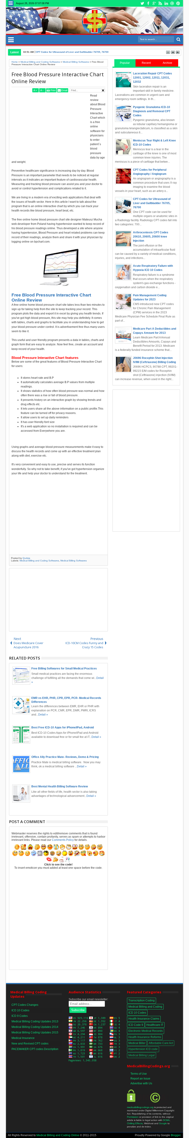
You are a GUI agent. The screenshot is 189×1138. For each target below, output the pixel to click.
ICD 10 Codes (20, 1010)
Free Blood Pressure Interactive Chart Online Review (58, 78)
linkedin (166, 3)
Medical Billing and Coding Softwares (39, 560)
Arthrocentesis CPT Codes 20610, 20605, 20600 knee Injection (150, 236)
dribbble (172, 3)
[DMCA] (147, 1104)
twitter (142, 3)
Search (178, 39)
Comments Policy (63, 840)
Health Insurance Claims (143, 1018)
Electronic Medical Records (145, 1030)
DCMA (166, 1120)
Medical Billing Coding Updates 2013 (35, 1021)
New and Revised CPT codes (30, 1043)
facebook (148, 3)
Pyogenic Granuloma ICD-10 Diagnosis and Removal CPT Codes (151, 111)
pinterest (178, 3)
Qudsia (26, 558)
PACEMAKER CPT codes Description (35, 1049)
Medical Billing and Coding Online (57, 1135)
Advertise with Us (141, 1083)
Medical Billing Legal (141, 1055)
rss (160, 3)
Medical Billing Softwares (73, 560)
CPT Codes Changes (25, 1004)
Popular (125, 63)
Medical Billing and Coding (145, 1006)
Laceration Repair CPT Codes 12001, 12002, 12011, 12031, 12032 (152, 77)
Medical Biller (136, 1043)
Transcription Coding (141, 1000)
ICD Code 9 (135, 1025)
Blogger (175, 1135)
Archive (167, 63)
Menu (11, 3)
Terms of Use (138, 1073)
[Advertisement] (50, 126)
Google (163, 1123)
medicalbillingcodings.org (140, 1107)
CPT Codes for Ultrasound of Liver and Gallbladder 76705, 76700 (72, 52)
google (154, 3)
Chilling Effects (135, 1123)
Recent (146, 63)
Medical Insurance (23, 1038)
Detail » (43, 714)
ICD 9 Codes (20, 1016)
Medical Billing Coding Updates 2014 (35, 1027)
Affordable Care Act (161, 1043)
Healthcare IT (154, 1025)
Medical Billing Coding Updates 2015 (35, 1032)
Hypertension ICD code (143, 1049)
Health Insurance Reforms (144, 1037)
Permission (133, 1117)
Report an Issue (140, 1078)
